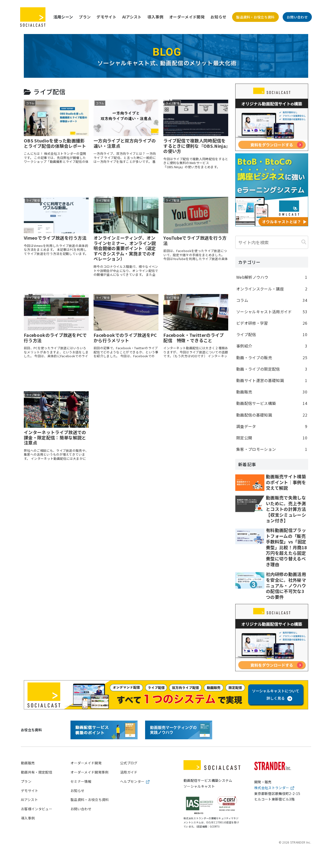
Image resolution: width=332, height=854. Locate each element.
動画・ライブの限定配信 (271, 369)
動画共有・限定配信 (36, 772)
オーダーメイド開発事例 (89, 772)
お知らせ (218, 17)
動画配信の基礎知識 (271, 415)
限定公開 (271, 438)
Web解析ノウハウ (271, 277)
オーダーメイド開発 (187, 17)
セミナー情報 (80, 781)
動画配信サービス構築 (271, 403)
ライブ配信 (271, 334)
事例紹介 (271, 346)
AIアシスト (132, 17)
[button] (303, 242)
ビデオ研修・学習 (271, 323)
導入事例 (155, 17)
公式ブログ (129, 762)
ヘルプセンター (132, 781)
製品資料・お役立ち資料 (255, 17)
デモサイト (106, 17)
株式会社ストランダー (271, 787)
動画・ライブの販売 (271, 357)
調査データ (271, 426)
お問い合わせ (297, 17)
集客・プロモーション (271, 449)
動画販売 (271, 392)
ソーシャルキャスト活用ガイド (271, 311)
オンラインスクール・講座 (271, 289)
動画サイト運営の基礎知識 (271, 380)
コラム (271, 300)
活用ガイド (129, 772)
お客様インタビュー (36, 808)
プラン (85, 17)
